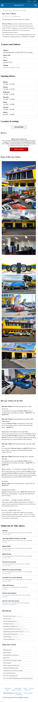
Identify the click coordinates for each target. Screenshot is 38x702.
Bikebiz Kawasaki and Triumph (11, 569)
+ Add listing (17, 688)
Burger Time (6, 657)
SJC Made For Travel (12, 623)
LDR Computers (7, 663)
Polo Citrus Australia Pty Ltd (10, 675)
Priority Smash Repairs (9, 593)
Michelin (4, 530)
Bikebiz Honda (6, 554)
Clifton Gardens (10, 636)
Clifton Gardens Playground (13, 634)
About (25, 688)
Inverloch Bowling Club (9, 673)
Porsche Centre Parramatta (10, 601)
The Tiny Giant (8, 618)
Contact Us (27, 690)
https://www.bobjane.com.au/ (11, 67)
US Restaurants (28, 693)
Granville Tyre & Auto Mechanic (12, 577)
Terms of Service (16, 690)
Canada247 (19, 694)
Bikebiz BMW (6, 546)
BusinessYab (17, 693)
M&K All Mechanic (8, 585)
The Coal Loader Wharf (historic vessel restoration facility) (18, 678)
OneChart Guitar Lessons (13, 616)
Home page (7, 688)
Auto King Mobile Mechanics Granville (14, 538)
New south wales (7, 10)
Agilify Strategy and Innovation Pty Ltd (16, 631)
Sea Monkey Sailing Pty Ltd (13, 626)
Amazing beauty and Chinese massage (12, 670)
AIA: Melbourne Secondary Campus (12, 660)
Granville (24, 10)
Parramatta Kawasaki (9, 562)
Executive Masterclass (12, 639)
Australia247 (19, 5)
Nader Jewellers (7, 652)
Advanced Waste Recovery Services (15, 629)
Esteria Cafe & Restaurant (11, 621)
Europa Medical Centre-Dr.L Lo (11, 655)
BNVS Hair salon (7, 650)
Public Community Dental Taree (11, 665)
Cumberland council (16, 10)
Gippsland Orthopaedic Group (10, 668)
